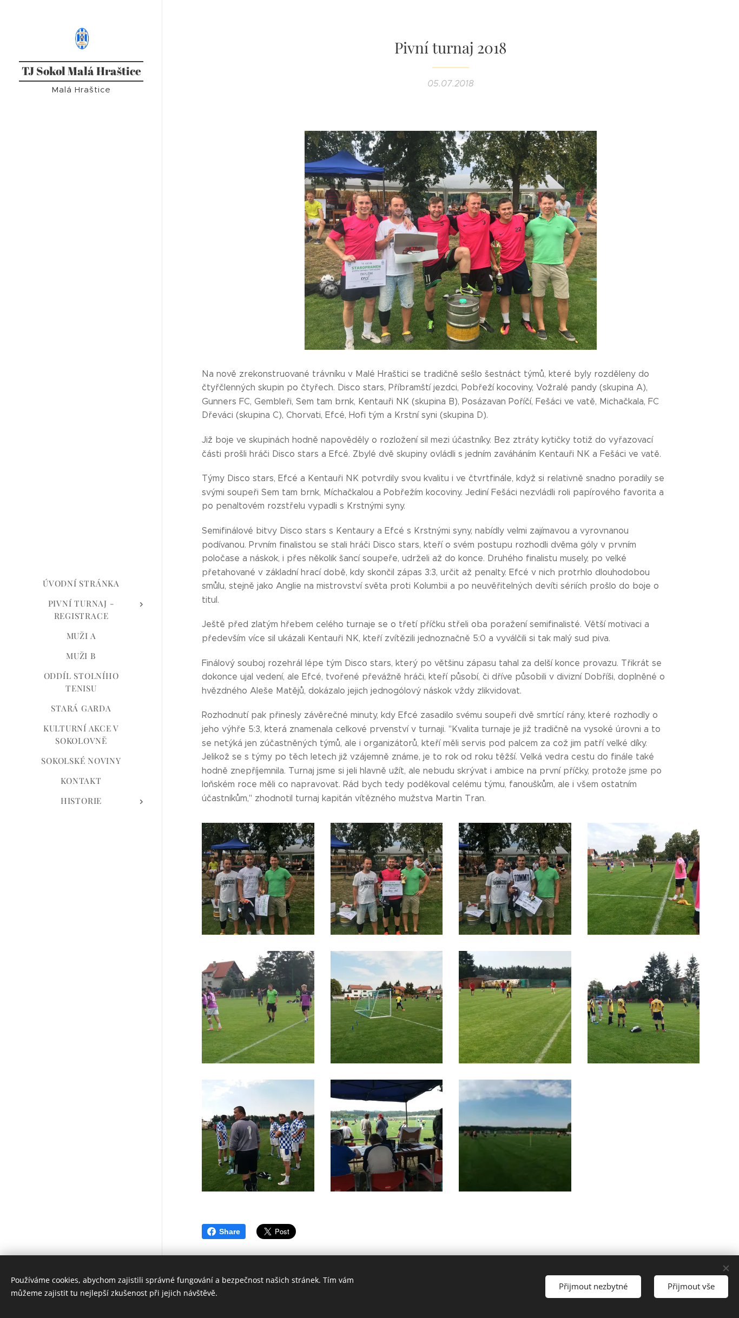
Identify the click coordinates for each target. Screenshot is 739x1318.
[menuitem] (81, 583)
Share (229, 1231)
